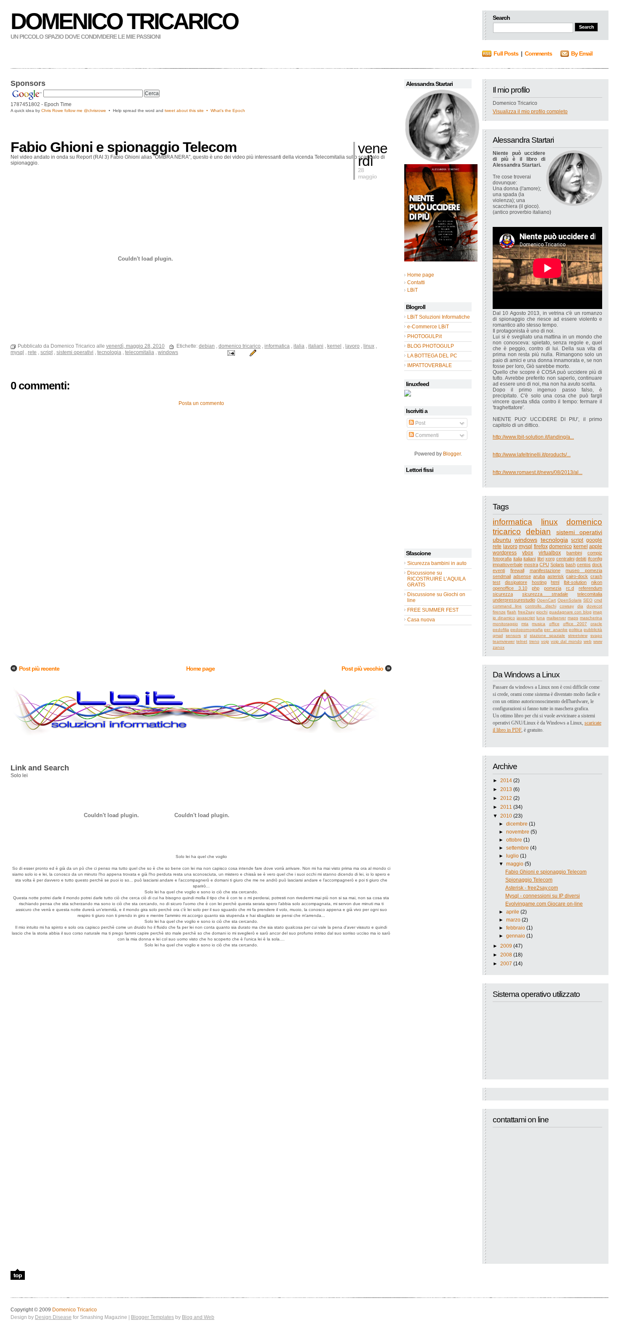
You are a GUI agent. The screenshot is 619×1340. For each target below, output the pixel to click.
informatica (512, 521)
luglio (512, 856)
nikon (596, 582)
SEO (587, 600)
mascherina (591, 617)
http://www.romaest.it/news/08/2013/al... (537, 472)
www (597, 641)
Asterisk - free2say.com (531, 888)
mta (524, 623)
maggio (514, 864)
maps (573, 617)
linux (549, 521)
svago (596, 635)
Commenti (426, 435)
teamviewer (504, 641)
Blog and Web (198, 1317)
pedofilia (501, 629)
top (17, 1275)
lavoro (510, 546)
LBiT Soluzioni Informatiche (438, 317)
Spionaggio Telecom (528, 880)
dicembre (517, 824)
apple (595, 546)
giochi (541, 612)
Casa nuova (421, 620)
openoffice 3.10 (510, 588)
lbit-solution (575, 582)
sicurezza (503, 594)
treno (534, 641)
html (555, 582)
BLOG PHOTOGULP (430, 346)
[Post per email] (230, 352)
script (577, 540)
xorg (550, 558)
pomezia (552, 588)
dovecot (594, 606)
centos (584, 564)
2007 (506, 964)
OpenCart (546, 600)
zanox (498, 647)
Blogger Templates (152, 1317)
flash (511, 612)
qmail (498, 635)
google (594, 540)
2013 (506, 789)
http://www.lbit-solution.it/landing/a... (533, 437)
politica (575, 629)
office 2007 (575, 623)
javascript (526, 617)
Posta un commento (201, 403)
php (535, 588)
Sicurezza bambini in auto (437, 563)
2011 (506, 807)
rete (497, 546)
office (554, 623)
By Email (581, 53)
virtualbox (550, 553)
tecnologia (554, 539)
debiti (581, 558)
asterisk (555, 576)
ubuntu (502, 539)
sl (525, 635)
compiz (594, 552)
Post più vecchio (362, 668)
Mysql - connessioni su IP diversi (542, 896)
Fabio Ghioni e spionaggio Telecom (546, 872)
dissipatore (516, 582)
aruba (539, 576)
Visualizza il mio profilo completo (530, 112)
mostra (531, 564)
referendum (590, 588)
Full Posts (506, 53)
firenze (499, 612)
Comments (538, 53)
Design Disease (53, 1317)
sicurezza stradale (545, 594)
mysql (525, 546)
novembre (517, 832)
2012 (506, 798)
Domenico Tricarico (124, 21)
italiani (529, 558)
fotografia (502, 558)
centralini (565, 558)
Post (419, 423)
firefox (541, 546)
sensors (513, 635)
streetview (577, 635)
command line (507, 606)
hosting (539, 582)
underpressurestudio (514, 599)
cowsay (567, 606)
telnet (521, 641)
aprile (512, 912)
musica (538, 623)
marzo (513, 920)
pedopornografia (526, 629)
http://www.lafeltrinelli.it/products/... (532, 455)
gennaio (515, 936)
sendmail (502, 576)
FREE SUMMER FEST (433, 610)
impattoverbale (508, 564)
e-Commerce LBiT (428, 327)
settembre (517, 848)
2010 (506, 816)
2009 (506, 946)
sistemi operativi (579, 532)
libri (540, 558)
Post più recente (39, 668)
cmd (598, 600)
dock (597, 564)
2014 (506, 780)
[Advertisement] (109, 126)
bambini (574, 552)
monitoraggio (505, 623)
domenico (560, 546)
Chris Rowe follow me (62, 110)
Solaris (557, 564)
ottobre (514, 840)
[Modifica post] (252, 352)
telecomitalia (589, 594)
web (588, 641)
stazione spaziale (547, 635)
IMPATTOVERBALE (429, 365)
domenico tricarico (240, 346)
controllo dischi (540, 606)
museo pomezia (584, 570)
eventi (499, 570)
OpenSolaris (570, 600)
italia (517, 558)
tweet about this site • (188, 110)
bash (571, 564)
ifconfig (595, 558)
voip (545, 641)
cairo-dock (577, 576)
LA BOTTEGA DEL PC (432, 356)
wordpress (505, 553)
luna (540, 617)
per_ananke (556, 629)
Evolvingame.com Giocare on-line (544, 904)
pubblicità (593, 629)
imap (597, 612)
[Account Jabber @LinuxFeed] (407, 395)
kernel (581, 546)
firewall (517, 570)
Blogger (452, 454)
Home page (200, 668)
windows (526, 539)
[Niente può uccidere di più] (441, 161)
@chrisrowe (95, 110)
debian (538, 531)
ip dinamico (504, 617)
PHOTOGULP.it (424, 336)
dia (580, 606)
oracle (596, 623)
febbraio (515, 928)
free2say (526, 612)
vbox (527, 553)
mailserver (556, 617)
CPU (544, 564)
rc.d (570, 588)
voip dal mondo (566, 641)
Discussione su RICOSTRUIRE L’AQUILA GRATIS (436, 579)
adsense (522, 576)
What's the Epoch (228, 110)
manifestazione (545, 570)
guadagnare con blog (570, 612)
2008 (506, 955)
